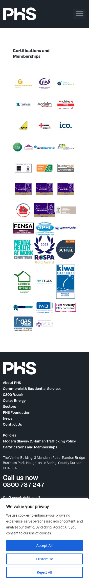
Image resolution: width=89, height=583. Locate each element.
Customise (44, 558)
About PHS (12, 382)
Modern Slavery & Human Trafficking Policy (39, 441)
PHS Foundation (16, 412)
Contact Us (12, 424)
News (7, 418)
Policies (9, 435)
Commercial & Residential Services (32, 388)
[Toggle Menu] (80, 13)
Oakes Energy (14, 400)
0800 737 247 (23, 484)
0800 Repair (13, 394)
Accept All (44, 545)
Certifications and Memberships (30, 447)
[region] (44, 540)
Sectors (9, 406)
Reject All (44, 572)
